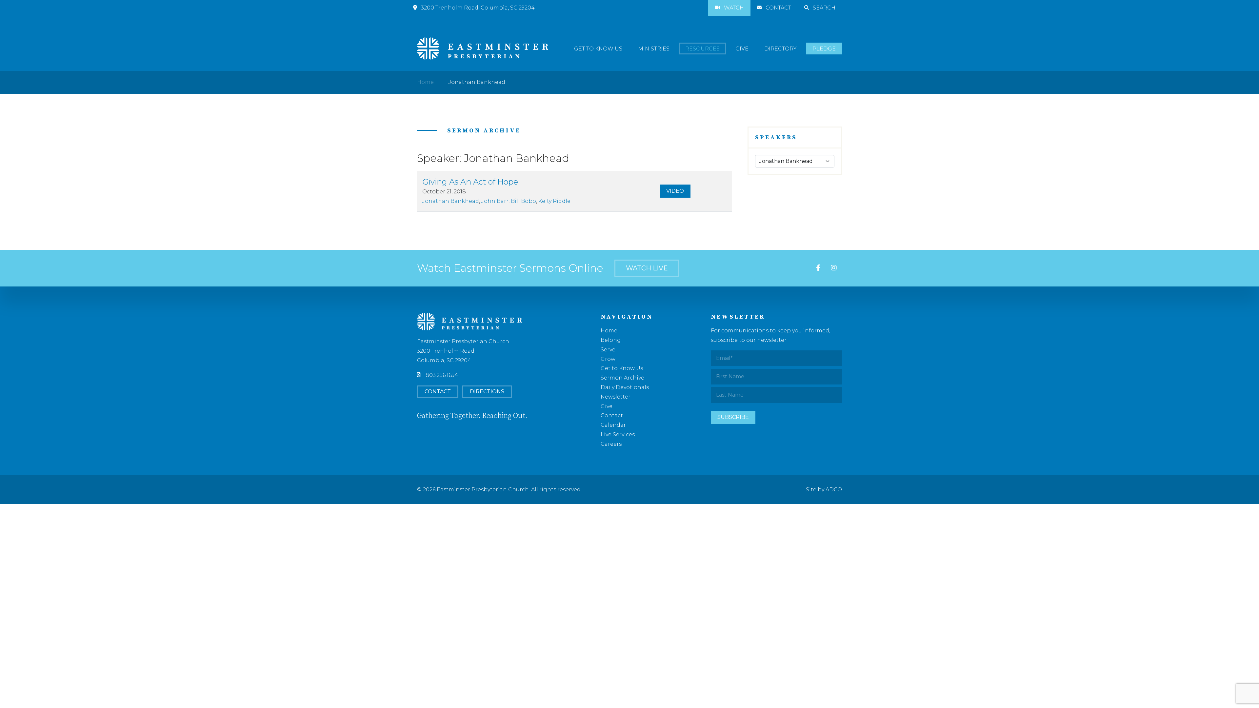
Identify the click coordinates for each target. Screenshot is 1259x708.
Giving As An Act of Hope (470, 182)
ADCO (834, 489)
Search (824, 8)
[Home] (482, 48)
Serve (608, 349)
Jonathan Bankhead (450, 201)
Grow (608, 359)
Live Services (618, 434)
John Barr (495, 201)
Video (675, 191)
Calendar (613, 425)
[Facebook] (818, 268)
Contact (778, 8)
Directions (487, 391)
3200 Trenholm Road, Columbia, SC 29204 (478, 8)
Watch (734, 8)
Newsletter (615, 397)
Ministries (653, 49)
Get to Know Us (598, 49)
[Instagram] (834, 268)
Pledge (824, 49)
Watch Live (647, 268)
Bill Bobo (523, 201)
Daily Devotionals (625, 387)
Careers (611, 444)
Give (742, 49)
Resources (702, 49)
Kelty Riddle (554, 201)
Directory (780, 49)
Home (425, 82)
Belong (611, 340)
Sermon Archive (622, 378)
